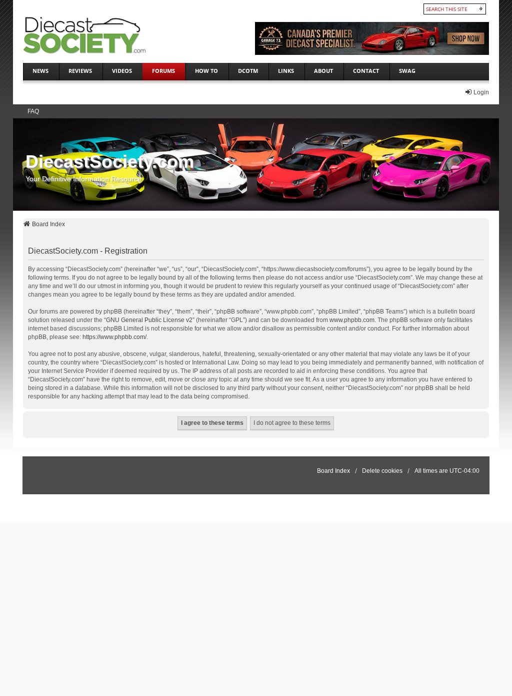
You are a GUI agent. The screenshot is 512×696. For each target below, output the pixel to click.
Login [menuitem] (481, 92)
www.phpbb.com (352, 320)
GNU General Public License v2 (149, 320)
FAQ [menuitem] (33, 111)
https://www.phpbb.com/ (114, 337)
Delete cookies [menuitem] (382, 470)
